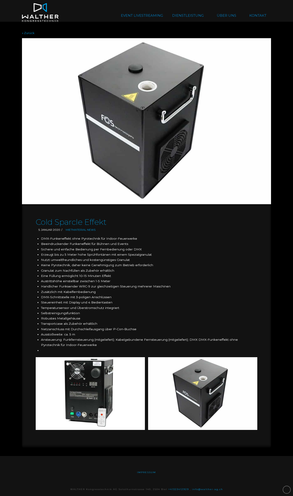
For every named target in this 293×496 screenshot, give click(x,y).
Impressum (146, 472)
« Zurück (28, 33)
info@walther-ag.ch (207, 489)
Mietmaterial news (80, 229)
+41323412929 (179, 489)
